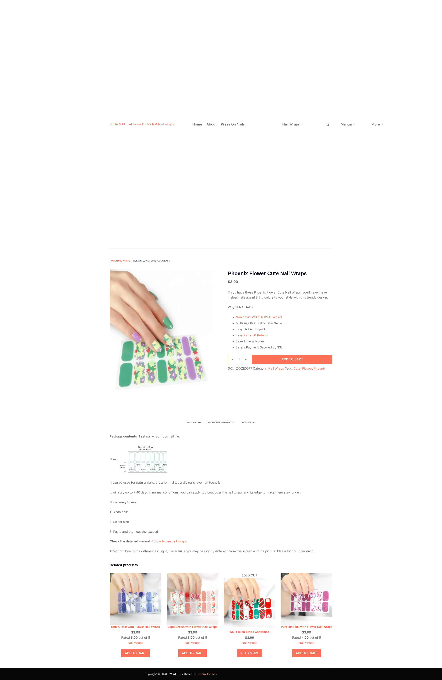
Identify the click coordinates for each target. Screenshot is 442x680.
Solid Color (271, 203)
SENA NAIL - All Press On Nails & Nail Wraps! (142, 124)
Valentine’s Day (327, 176)
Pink (273, 31)
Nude (273, 24)
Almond (273, 148)
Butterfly (331, 139)
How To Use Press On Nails (363, 136)
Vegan (325, 84)
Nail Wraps (291, 124)
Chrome (273, 93)
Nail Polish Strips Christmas (249, 632)
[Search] (327, 124)
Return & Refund (255, 335)
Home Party (327, 191)
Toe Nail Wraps (316, 237)
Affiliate (392, 150)
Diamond (326, 38)
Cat (327, 132)
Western (326, 63)
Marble (329, 118)
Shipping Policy (406, 119)
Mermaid (330, 104)
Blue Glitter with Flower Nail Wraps (135, 626)
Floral (329, 125)
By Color (257, 37)
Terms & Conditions (407, 142)
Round (273, 182)
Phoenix (319, 368)
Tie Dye (273, 106)
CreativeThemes (206, 674)
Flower (307, 368)
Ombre (268, 189)
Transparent (329, 31)
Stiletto (273, 162)
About (211, 124)
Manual (347, 124)
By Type (310, 47)
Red (272, 17)
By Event (255, 238)
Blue (273, 38)
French (268, 196)
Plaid (328, 98)
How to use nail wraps (170, 541)
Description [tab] (194, 422)
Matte (272, 86)
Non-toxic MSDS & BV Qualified (259, 317)
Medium (273, 134)
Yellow (274, 65)
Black (273, 10)
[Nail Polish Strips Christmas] (249, 603)
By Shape (256, 165)
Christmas (271, 238)
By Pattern (311, 122)
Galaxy (329, 153)
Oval (272, 169)
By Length (256, 134)
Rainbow (269, 210)
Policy (391, 120)
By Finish (255, 100)
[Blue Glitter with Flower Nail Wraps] (135, 598)
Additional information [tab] (222, 422)
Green (274, 44)
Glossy (272, 100)
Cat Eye (273, 120)
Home (197, 124)
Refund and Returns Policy (405, 104)
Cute (324, 70)
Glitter (272, 79)
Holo (271, 113)
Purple (274, 51)
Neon (273, 72)
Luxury (268, 217)
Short (271, 127)
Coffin (273, 155)
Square (273, 176)
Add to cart (292, 359)
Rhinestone (271, 224)
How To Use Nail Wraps (363, 110)
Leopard (330, 146)
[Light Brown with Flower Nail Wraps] (192, 598)
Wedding (270, 244)
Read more (249, 653)
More (375, 124)
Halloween (271, 231)
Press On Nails (233, 124)
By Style (255, 207)
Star (328, 111)
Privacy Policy (405, 130)
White (274, 3)
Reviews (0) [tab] (248, 422)
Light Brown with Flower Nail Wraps (192, 626)
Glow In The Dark (328, 47)
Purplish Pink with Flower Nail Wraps (306, 626)
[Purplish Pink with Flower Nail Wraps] (306, 598)
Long (271, 141)
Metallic (326, 77)
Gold (273, 58)
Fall (322, 205)
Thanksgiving (328, 185)
